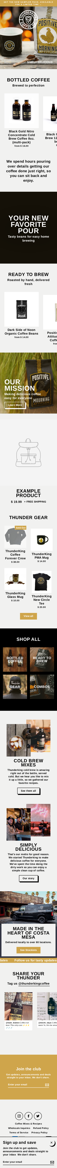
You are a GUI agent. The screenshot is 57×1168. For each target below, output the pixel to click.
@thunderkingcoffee (34, 983)
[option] (28, 383)
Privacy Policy (39, 1132)
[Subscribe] (46, 1085)
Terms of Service (18, 1132)
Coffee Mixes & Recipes (28, 1123)
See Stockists (28, 950)
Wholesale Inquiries (19, 1128)
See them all (28, 790)
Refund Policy (41, 1128)
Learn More (15, 405)
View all (28, 616)
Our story (28, 878)
